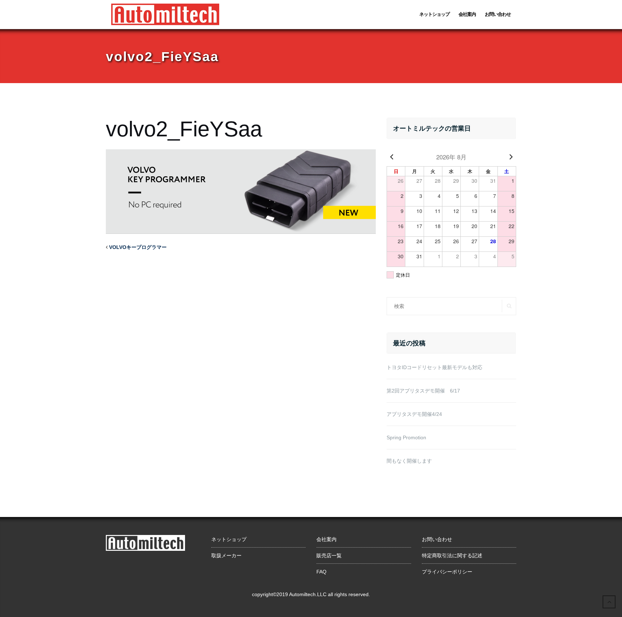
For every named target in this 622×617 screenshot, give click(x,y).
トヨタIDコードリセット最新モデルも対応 (434, 367)
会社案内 (467, 14)
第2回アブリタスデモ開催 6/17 (423, 391)
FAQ (321, 572)
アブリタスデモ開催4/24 (414, 414)
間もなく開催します (409, 461)
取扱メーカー (226, 555)
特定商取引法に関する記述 (452, 555)
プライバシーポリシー (447, 572)
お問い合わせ (498, 14)
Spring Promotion (406, 437)
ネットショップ (434, 14)
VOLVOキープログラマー (138, 247)
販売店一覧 (329, 555)
